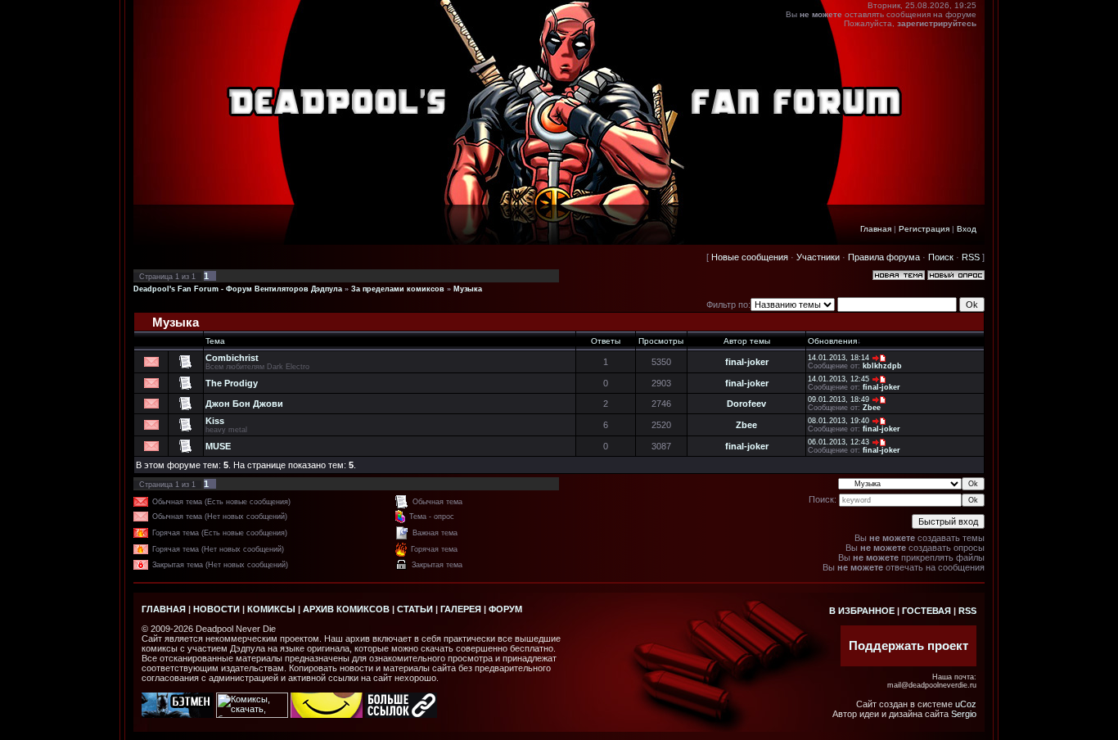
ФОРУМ (505, 609)
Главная (875, 228)
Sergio (963, 714)
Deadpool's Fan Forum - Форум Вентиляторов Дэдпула (237, 289)
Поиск (940, 257)
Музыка (467, 289)
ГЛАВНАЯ (164, 609)
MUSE (218, 446)
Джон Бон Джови (244, 403)
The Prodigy (231, 383)
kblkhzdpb (882, 366)
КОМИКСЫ (271, 609)
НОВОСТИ (216, 609)
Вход (966, 228)
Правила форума (884, 257)
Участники (818, 257)
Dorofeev (746, 403)
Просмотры (660, 340)
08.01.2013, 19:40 (838, 421)
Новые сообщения (749, 257)
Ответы (605, 340)
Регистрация (924, 228)
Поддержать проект (908, 645)
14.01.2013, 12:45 (838, 379)
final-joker (747, 362)
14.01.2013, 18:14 (838, 358)
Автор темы (747, 340)
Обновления (832, 340)
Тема (215, 340)
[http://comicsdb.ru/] (327, 715)
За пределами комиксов (397, 289)
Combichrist (232, 358)
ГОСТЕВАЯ (926, 611)
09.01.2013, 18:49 (838, 399)
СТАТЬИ (415, 609)
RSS (971, 257)
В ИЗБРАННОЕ (862, 611)
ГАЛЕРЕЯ (460, 609)
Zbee (872, 408)
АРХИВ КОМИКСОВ (346, 609)
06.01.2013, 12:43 (838, 442)
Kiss (214, 421)
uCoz (965, 704)
